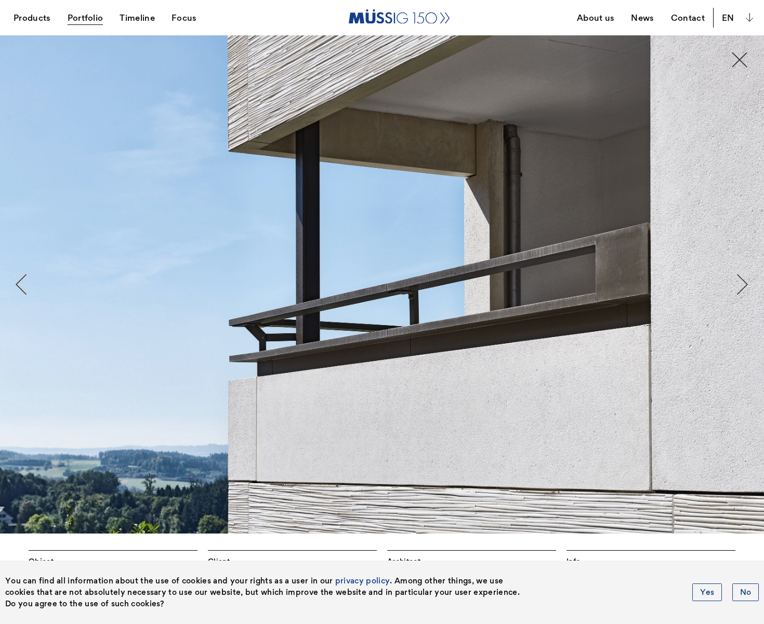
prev (21, 284)
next (742, 284)
